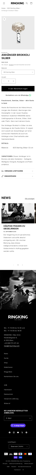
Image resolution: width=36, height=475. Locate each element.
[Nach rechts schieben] (22, 265)
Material (4, 68)
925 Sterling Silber (13, 8)
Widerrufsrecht (28, 463)
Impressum (8, 389)
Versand (11, 64)
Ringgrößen (8, 372)
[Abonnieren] (30, 418)
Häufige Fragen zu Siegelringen (14, 227)
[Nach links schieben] (13, 265)
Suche (6, 358)
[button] (4, 3)
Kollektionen (8, 367)
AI (23, 469)
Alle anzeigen (29, 198)
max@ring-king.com (11, 346)
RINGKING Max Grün (17, 461)
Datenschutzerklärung (15, 463)
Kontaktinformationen (24, 466)
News (6, 353)
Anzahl (4, 77)
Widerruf (7, 403)
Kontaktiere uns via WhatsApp (17, 95)
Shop (6, 363)
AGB (5, 385)
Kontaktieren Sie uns (11, 376)
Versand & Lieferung (11, 399)
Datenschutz (8, 394)
